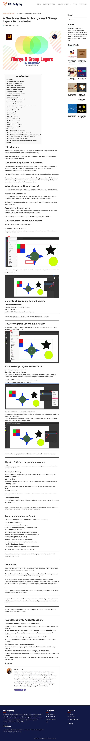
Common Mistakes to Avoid (13, 118)
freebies (71, 38)
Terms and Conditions (73, 719)
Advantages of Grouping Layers (16, 87)
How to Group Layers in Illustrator (15, 89)
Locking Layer (11, 113)
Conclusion (9, 128)
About (75, 4)
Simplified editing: (12, 97)
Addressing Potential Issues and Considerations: (22, 105)
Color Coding (11, 111)
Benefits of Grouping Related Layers (15, 93)
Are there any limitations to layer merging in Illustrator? (22, 140)
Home (39, 4)
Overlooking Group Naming (15, 124)
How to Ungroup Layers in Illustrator (15, 99)
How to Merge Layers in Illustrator (15, 101)
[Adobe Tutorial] (12, 4)
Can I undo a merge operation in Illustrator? (19, 132)
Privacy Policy (71, 716)
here (69, 40)
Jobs (47, 722)
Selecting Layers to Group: (14, 91)
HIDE (30, 75)
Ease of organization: (13, 95)
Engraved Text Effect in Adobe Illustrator (82, 61)
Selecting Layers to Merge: (14, 103)
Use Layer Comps (12, 116)
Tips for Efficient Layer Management (15, 107)
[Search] (85, 19)
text (32, 168)
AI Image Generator (51, 719)
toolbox (55, 189)
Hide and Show (12, 114)
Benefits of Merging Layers (14, 85)
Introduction (9, 79)
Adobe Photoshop (51, 716)
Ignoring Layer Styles (13, 122)
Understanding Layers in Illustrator (15, 81)
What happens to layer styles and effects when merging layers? (24, 134)
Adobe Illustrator (10, 13)
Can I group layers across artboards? (17, 138)
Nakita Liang (8, 25)
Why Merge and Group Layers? (14, 83)
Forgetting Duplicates (13, 120)
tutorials (71, 36)
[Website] (25, 690)
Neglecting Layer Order (14, 126)
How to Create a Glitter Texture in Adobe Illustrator (82, 116)
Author (8, 142)
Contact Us (83, 4)
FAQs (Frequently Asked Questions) (15, 130)
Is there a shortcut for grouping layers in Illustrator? (21, 136)
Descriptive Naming (13, 109)
